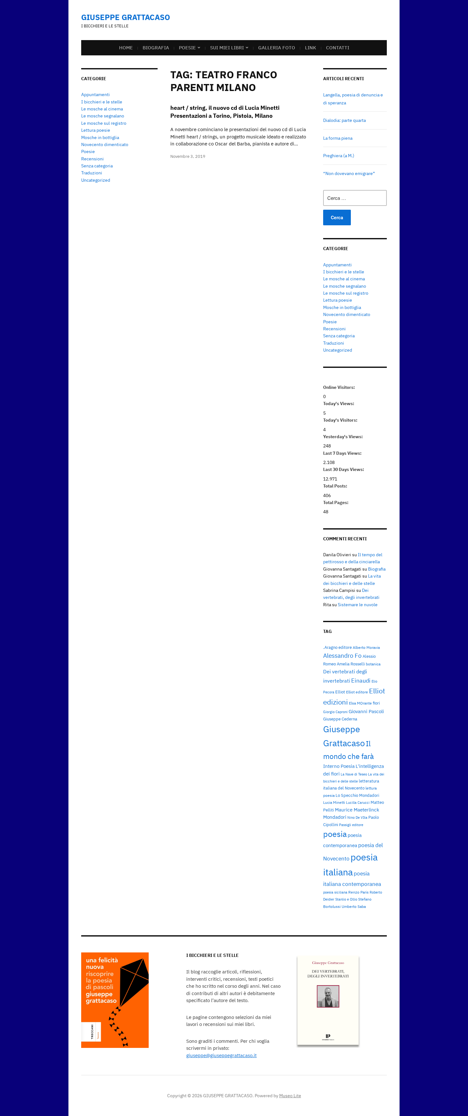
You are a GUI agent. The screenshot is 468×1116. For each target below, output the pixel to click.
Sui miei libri (227, 48)
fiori (376, 703)
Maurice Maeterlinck (357, 810)
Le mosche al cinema (102, 109)
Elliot (340, 692)
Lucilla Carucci (358, 802)
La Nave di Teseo (354, 774)
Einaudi (361, 680)
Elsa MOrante (360, 702)
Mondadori (334, 817)
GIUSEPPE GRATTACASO (125, 17)
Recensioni (92, 159)
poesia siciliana (335, 892)
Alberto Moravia (366, 647)
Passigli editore (351, 825)
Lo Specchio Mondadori (357, 795)
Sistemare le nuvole (358, 604)
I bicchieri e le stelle (101, 102)
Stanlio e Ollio (346, 899)
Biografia (156, 48)
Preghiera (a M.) (338, 155)
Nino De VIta (357, 817)
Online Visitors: (339, 387)
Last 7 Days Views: (343, 453)
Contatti (337, 48)
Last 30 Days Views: (344, 469)
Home (126, 48)
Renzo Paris (358, 892)
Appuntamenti (95, 94)
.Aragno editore (337, 647)
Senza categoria (97, 166)
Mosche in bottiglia (100, 137)
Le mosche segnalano (102, 116)
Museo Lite (290, 1095)
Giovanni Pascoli (366, 711)
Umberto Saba (354, 906)
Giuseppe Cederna (340, 719)
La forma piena (337, 138)
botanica (373, 663)
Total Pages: (336, 502)
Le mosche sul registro (103, 123)
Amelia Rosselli (351, 664)
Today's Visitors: (340, 420)
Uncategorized (95, 180)
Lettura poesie (95, 130)
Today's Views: (339, 403)
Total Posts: (335, 486)
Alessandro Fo (342, 655)
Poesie (187, 48)
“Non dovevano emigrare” (349, 173)
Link (310, 48)
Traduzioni (91, 173)
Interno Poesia (339, 766)
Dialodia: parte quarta (344, 120)
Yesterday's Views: (343, 436)
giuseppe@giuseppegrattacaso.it (221, 1055)
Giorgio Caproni (335, 712)
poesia (335, 834)
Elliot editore (357, 691)
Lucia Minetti (334, 802)
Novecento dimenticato (104, 144)
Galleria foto (276, 48)
